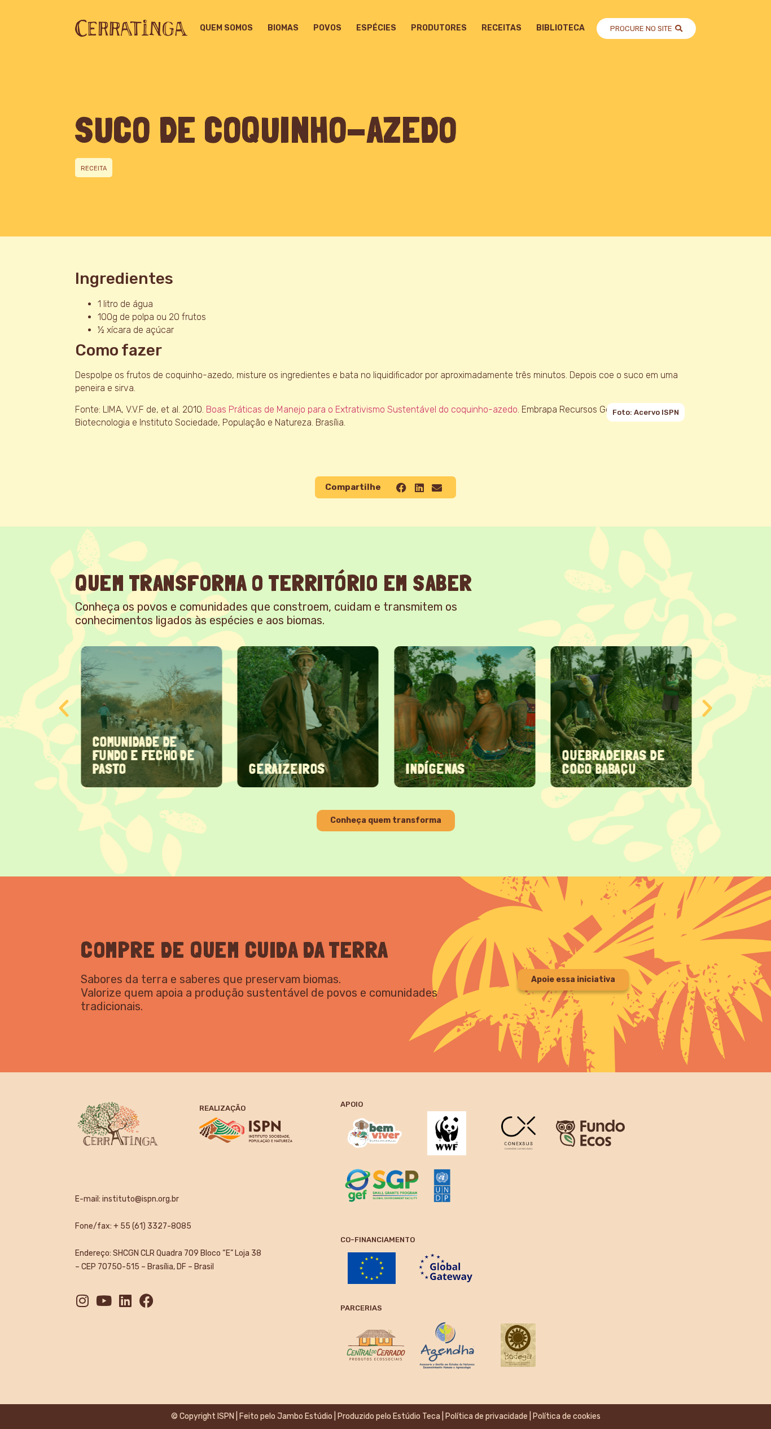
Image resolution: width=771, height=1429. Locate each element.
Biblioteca (560, 28)
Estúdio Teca (416, 1416)
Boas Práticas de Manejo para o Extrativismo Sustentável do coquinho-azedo (362, 409)
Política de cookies (567, 1416)
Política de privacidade (486, 1416)
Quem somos (226, 28)
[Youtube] (104, 1301)
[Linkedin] (125, 1301)
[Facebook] (146, 1301)
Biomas (283, 28)
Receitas (501, 28)
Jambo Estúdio (304, 1416)
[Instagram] (82, 1301)
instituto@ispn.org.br (140, 1199)
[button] (401, 488)
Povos (327, 28)
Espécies (376, 28)
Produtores (439, 28)
